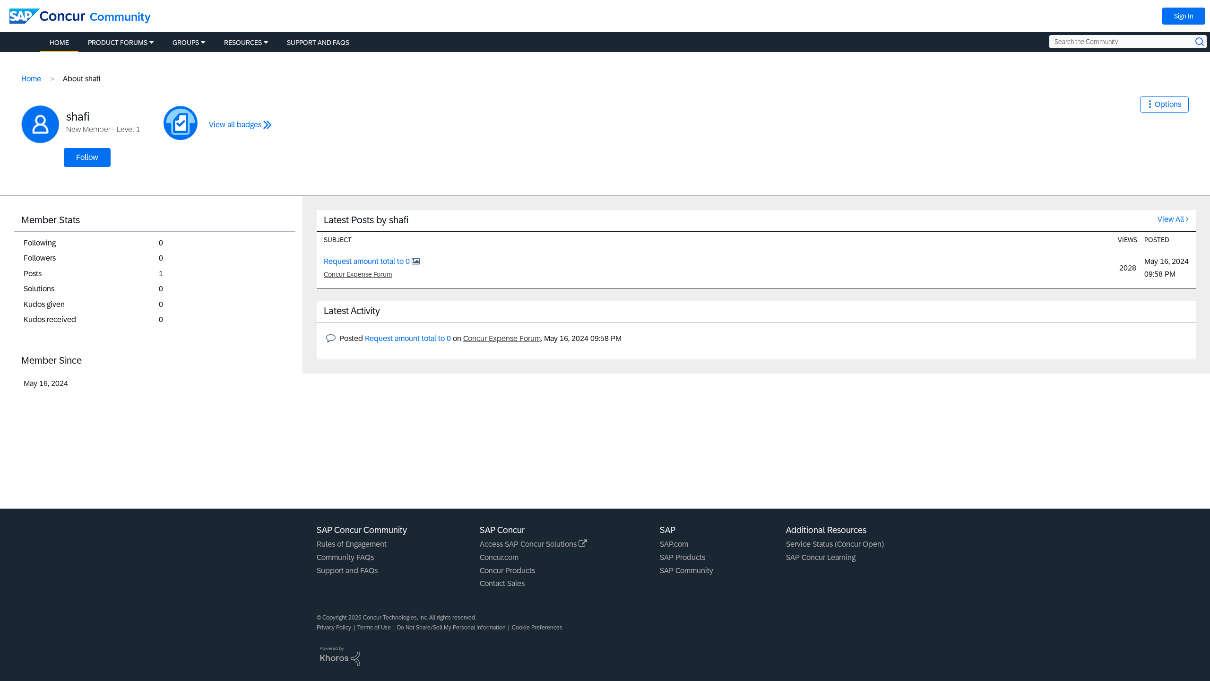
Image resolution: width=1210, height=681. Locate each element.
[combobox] (1128, 41)
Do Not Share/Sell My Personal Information (451, 627)
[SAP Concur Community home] (47, 16)
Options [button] (1168, 104)
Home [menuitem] (59, 42)
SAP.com (674, 544)
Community (120, 16)
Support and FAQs (347, 571)
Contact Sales (502, 583)
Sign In (1183, 16)
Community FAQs (345, 557)
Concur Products (507, 571)
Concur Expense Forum (358, 274)
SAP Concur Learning (821, 557)
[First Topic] (181, 123)
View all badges (235, 125)
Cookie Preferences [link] (537, 627)
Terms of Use (374, 627)
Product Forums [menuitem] (117, 42)
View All (1171, 219)
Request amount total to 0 (368, 261)
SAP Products (682, 557)
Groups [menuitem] (186, 42)
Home (31, 79)
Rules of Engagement (352, 544)
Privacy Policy (334, 627)
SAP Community (686, 571)
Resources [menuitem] (243, 42)
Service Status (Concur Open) (835, 544)
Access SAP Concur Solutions (529, 544)
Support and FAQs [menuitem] (318, 42)
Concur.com (499, 557)
